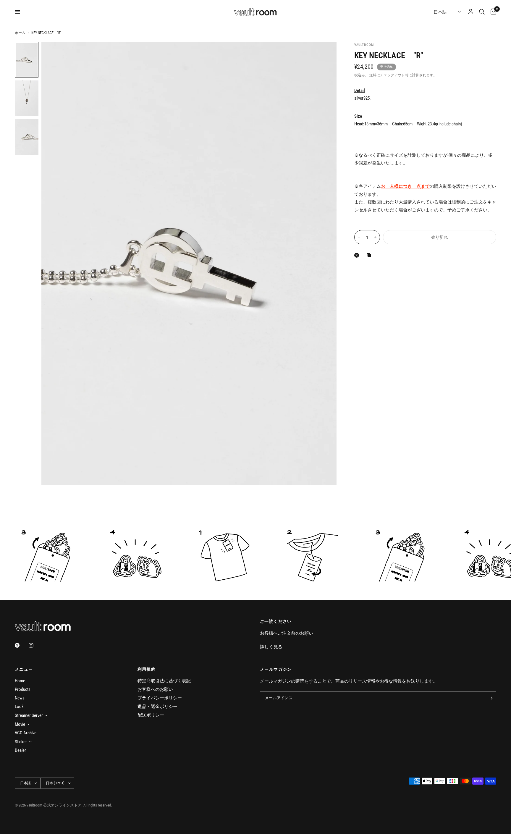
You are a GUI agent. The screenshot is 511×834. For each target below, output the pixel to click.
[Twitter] (21, 645)
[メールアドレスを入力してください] (490, 698)
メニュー (24, 669)
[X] (357, 255)
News (20, 698)
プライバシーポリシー (160, 698)
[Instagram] (35, 645)
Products (22, 689)
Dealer (20, 750)
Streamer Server (29, 715)
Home (20, 680)
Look (19, 706)
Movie (20, 724)
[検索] (482, 12)
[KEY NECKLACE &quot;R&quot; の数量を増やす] (375, 237)
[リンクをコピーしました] (369, 255)
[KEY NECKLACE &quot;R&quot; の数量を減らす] (359, 237)
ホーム (20, 33)
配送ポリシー (151, 715)
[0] (492, 12)
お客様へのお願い (155, 689)
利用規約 (147, 669)
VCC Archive (25, 733)
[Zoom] (324, 54)
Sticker (21, 741)
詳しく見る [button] (271, 646)
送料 (372, 75)
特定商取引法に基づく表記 (164, 680)
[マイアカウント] (470, 12)
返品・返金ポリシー (157, 706)
